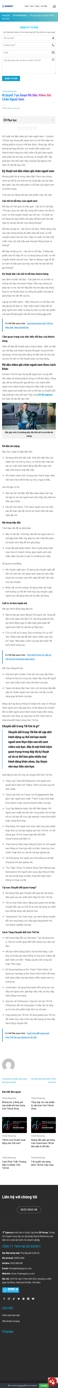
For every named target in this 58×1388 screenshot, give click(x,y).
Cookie (21, 1385)
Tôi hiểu (44, 1386)
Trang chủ (6, 15)
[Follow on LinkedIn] (28, 1299)
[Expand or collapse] (52, 120)
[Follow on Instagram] (9, 1299)
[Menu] (54, 6)
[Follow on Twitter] (19, 1299)
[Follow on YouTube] (33, 1299)
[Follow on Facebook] (4, 1299)
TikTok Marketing (20, 15)
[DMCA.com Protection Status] (10, 1289)
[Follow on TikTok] (14, 1299)
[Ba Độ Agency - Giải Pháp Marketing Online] (7, 6)
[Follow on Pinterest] (23, 1299)
